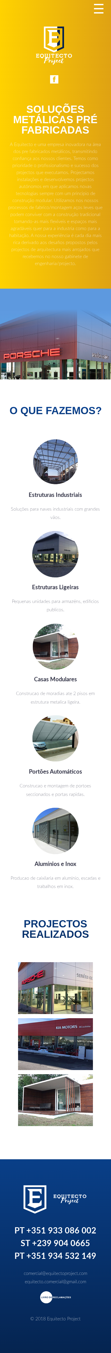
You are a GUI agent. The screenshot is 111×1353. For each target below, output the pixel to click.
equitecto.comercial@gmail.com (55, 1282)
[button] (55, 988)
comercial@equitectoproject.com (55, 1273)
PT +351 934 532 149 (55, 1256)
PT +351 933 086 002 (55, 1231)
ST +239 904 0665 (55, 1243)
